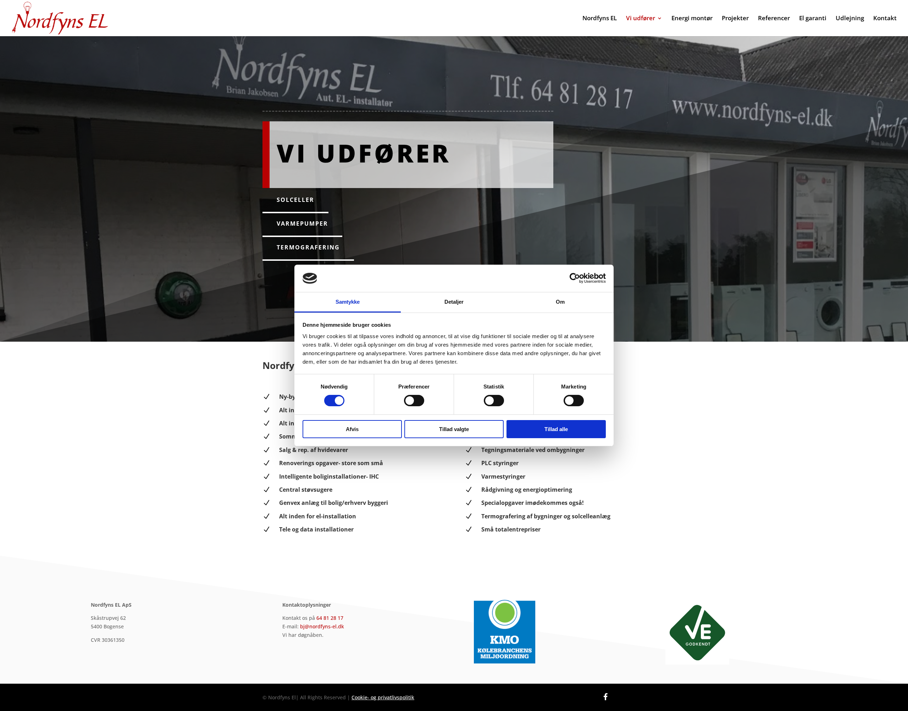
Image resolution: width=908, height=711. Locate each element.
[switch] (414, 400)
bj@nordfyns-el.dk (322, 626)
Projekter (735, 19)
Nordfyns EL (599, 19)
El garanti (812, 19)
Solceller (295, 200)
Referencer (774, 19)
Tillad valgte (454, 429)
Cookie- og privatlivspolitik (382, 697)
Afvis (352, 429)
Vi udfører (640, 19)
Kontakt (885, 19)
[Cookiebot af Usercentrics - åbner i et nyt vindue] (575, 278)
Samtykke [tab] (348, 302)
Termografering (308, 247)
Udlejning (850, 19)
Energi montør (692, 19)
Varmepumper (302, 223)
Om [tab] (560, 302)
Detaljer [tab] (454, 302)
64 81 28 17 (329, 617)
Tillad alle (556, 429)
